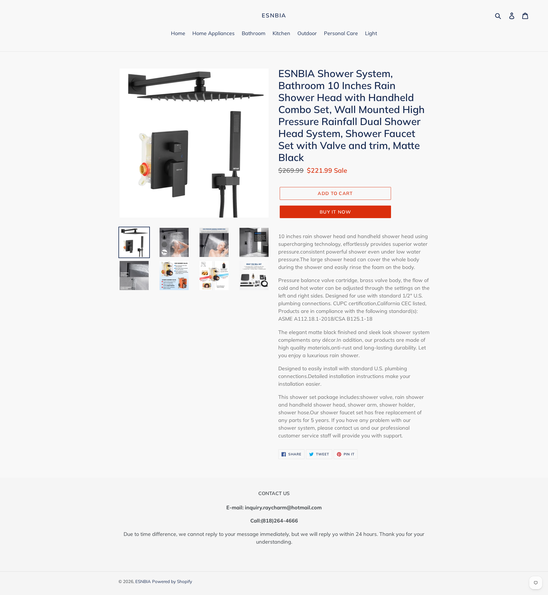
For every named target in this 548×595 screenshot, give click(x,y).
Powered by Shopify (172, 581)
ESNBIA (274, 15)
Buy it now (335, 212)
